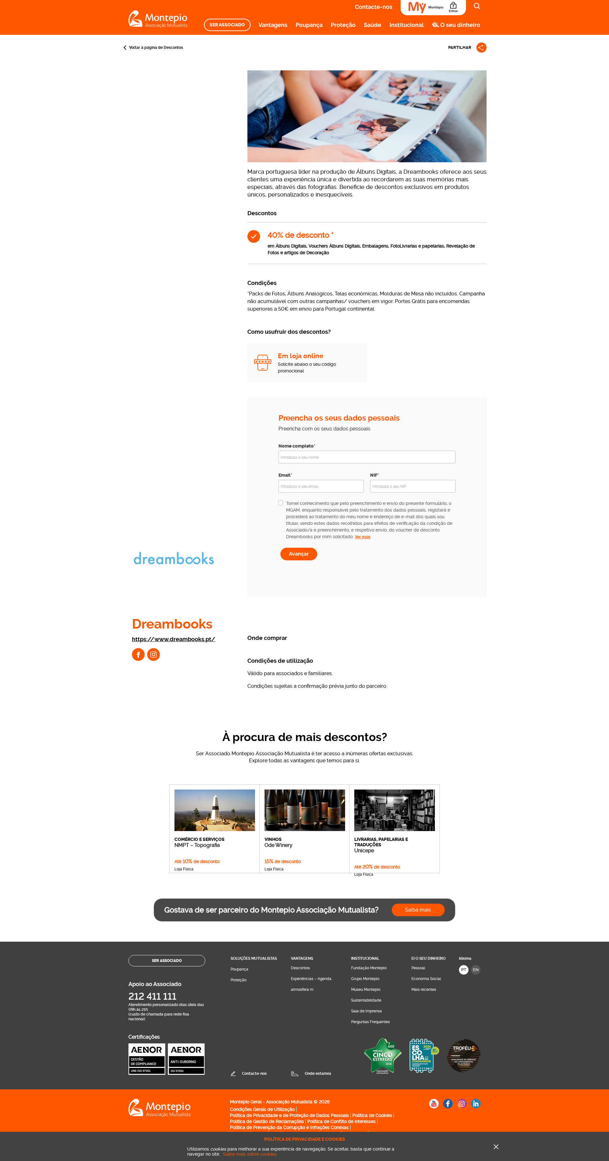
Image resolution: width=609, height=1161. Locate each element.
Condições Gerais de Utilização (262, 1109)
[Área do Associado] (433, 7)
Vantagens (273, 25)
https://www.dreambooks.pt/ (173, 639)
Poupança (309, 25)
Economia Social (426, 979)
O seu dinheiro (460, 25)
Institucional (407, 25)
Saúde (372, 25)
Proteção (343, 25)
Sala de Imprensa (366, 1011)
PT (463, 969)
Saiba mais (418, 910)
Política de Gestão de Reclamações (267, 1121)
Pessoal (418, 968)
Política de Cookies (372, 1115)
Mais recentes (423, 989)
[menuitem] (227, 25)
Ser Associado (227, 25)
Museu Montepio (365, 989)
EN (476, 969)
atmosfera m (302, 989)
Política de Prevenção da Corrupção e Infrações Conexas (289, 1127)
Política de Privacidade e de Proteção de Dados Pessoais (289, 1115)
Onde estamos (318, 1073)
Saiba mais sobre (249, 1154)
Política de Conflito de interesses (341, 1121)
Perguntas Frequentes (370, 1022)
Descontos (300, 968)
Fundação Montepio (369, 968)
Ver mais (362, 537)
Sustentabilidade (366, 1000)
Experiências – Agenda (311, 979)
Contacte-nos (373, 6)
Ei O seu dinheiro (428, 958)
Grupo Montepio (365, 979)
